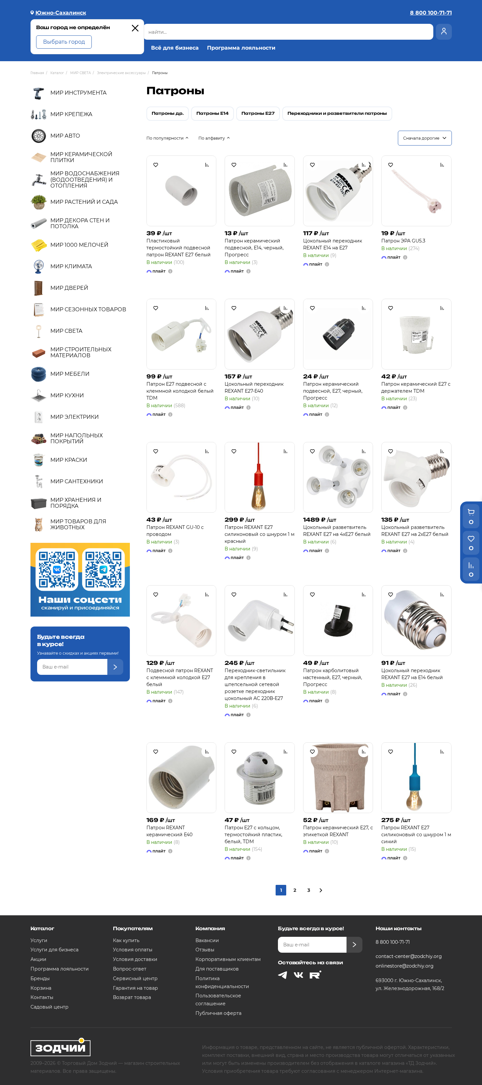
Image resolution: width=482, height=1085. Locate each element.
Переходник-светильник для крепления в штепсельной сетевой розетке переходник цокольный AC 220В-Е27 (255, 684)
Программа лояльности (241, 48)
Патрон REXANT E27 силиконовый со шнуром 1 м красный (260, 534)
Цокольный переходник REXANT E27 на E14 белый (412, 674)
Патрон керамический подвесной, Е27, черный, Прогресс (332, 391)
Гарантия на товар (135, 988)
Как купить (126, 940)
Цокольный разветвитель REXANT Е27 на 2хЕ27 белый (415, 530)
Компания (210, 928)
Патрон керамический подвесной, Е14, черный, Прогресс (254, 248)
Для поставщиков (217, 969)
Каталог (42, 928)
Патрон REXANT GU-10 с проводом (175, 530)
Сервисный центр (135, 978)
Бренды (40, 978)
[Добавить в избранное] (155, 164)
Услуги (38, 940)
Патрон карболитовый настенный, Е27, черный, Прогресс (332, 677)
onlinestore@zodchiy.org (405, 966)
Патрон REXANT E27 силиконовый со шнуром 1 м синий (416, 835)
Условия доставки (135, 959)
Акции (38, 959)
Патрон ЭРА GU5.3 (403, 241)
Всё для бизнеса (175, 48)
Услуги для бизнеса (54, 950)
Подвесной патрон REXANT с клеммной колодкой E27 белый (179, 677)
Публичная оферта (218, 1013)
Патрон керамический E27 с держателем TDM (416, 387)
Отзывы (204, 950)
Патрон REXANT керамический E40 (169, 831)
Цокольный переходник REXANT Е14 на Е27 (332, 244)
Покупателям (133, 928)
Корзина (40, 988)
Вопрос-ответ (129, 969)
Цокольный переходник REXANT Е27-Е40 (254, 387)
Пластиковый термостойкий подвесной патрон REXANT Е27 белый (178, 248)
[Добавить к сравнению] (207, 164)
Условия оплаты (132, 950)
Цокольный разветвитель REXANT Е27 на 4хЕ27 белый (337, 530)
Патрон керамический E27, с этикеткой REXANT (338, 831)
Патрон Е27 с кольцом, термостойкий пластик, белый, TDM (253, 835)
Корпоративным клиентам (228, 959)
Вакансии (207, 940)
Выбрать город (64, 42)
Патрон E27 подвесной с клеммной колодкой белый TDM (180, 391)
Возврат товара (132, 997)
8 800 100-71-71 (393, 942)
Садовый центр (49, 1007)
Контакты (41, 997)
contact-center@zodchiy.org (409, 956)
